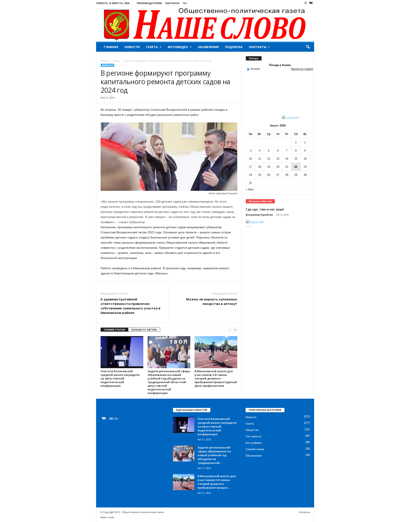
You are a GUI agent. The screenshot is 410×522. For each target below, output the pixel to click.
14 (286, 158)
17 (250, 166)
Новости (132, 47)
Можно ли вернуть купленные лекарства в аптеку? (211, 301)
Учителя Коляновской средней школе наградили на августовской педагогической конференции (120, 378)
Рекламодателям (149, 3)
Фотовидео (178, 47)
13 (277, 158)
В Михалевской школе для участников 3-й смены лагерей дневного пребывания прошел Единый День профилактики (216, 378)
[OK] (305, 2)
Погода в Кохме (280, 65)
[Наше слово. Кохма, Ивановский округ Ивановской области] (205, 23)
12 (268, 158)
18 (259, 166)
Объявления (208, 47)
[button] (307, 47)
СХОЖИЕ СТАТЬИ (114, 329)
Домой (104, 60)
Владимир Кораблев (259, 214)
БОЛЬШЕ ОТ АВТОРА (144, 329)
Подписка (234, 47)
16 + (185, 3)
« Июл (250, 189)
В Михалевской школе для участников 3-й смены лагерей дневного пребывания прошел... (217, 482)
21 (286, 166)
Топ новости (253, 436)
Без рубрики (253, 442)
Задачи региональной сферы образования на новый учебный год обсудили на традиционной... (214, 455)
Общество (252, 430)
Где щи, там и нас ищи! (265, 209)
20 (277, 166)
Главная (111, 47)
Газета (152, 47)
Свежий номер (255, 449)
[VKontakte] (310, 3)
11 (259, 158)
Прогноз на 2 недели (302, 69)
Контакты (172, 3)
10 (250, 158)
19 (268, 166)
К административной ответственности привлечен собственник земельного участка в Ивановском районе (130, 306)
